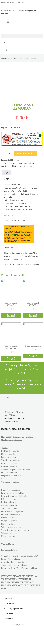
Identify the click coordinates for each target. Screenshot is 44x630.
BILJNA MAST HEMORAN (17, 163)
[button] (22, 36)
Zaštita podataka (10, 618)
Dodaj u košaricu (25, 153)
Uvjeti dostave (9, 613)
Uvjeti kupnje (9, 604)
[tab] (6, 172)
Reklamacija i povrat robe (13, 608)
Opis (7, 172)
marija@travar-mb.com (14, 418)
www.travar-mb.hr (13, 421)
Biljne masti (14, 58)
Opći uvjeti (8, 599)
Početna (4, 58)
